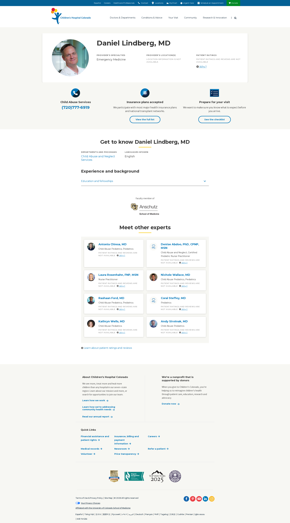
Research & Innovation (215, 17)
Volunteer (86, 454)
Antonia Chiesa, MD (112, 244)
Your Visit (173, 17)
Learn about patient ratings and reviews (107, 348)
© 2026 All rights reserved (126, 498)
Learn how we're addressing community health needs (98, 408)
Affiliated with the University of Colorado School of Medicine (103, 508)
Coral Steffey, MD (173, 298)
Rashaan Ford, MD (111, 298)
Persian (189, 514)
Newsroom (120, 448)
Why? (203, 66)
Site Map (108, 498)
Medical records (90, 448)
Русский (116, 514)
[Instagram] (211, 499)
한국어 (98, 514)
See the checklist (214, 119)
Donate (234, 3)
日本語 (172, 514)
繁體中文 (106, 514)
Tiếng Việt (89, 514)
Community (190, 17)
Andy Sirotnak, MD (174, 321)
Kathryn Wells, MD (111, 321)
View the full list (145, 119)
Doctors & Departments (122, 17)
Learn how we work (93, 400)
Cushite (180, 514)
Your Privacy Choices (90, 503)
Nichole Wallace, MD (175, 275)
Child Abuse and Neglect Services (98, 158)
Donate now (169, 404)
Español (97, 3)
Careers (107, 3)
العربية (131, 514)
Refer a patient (157, 448)
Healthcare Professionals (123, 3)
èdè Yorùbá (82, 519)
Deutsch (139, 514)
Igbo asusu (200, 514)
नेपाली (156, 514)
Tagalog (164, 514)
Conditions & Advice (151, 17)
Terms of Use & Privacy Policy (89, 498)
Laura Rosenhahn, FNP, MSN (118, 275)
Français (149, 514)
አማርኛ (124, 514)
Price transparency (125, 454)
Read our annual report (95, 416)
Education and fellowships (97, 181)
